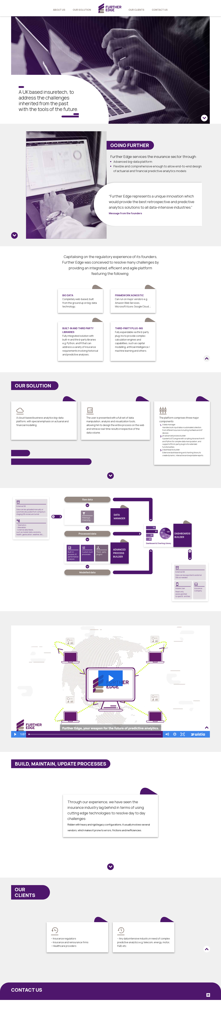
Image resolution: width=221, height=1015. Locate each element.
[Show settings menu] (175, 734)
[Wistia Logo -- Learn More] (198, 734)
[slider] (95, 734)
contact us (160, 9)
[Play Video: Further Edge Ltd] (110, 678)
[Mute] (167, 734)
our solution (82, 9)
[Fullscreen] (183, 734)
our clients (136, 9)
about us (59, 9)
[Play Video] (15, 734)
